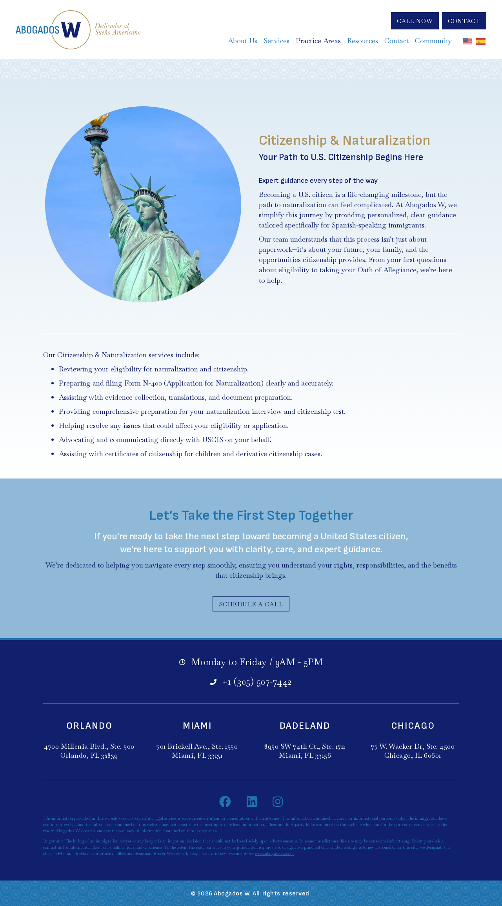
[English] (468, 41)
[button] (415, 20)
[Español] (481, 41)
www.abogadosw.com (274, 853)
